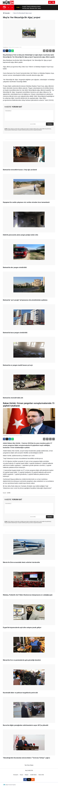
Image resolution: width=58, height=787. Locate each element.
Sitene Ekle (41, 774)
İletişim (26, 774)
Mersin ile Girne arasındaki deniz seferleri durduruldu (30, 7)
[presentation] (8, 7)
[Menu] (49, 2)
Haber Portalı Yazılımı (11, 784)
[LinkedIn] (10, 51)
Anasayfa (7, 13)
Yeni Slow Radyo (29, 765)
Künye (21, 774)
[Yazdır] (44, 51)
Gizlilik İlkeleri (33, 774)
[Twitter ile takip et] (29, 779)
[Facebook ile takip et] (25, 779)
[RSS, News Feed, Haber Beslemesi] (33, 779)
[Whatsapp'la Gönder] (12, 51)
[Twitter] (7, 51)
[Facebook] (4, 51)
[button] (47, 51)
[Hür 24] (8, 2)
